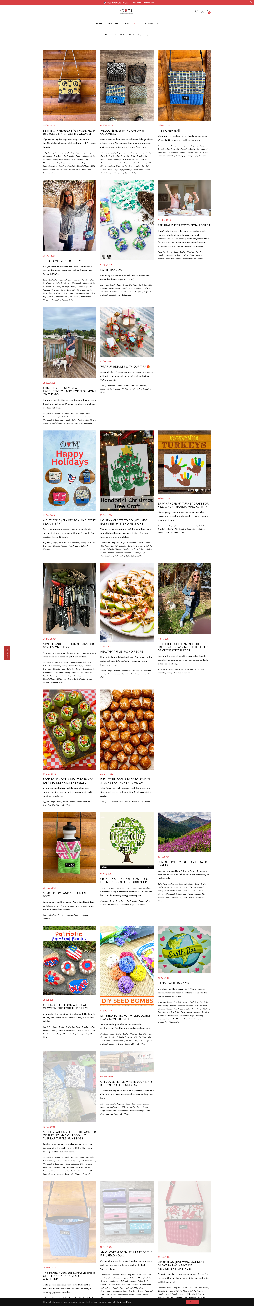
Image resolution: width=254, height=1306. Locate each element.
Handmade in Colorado (130, 163)
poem (123, 292)
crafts (148, 153)
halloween (162, 153)
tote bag (52, 166)
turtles (52, 1174)
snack (178, 259)
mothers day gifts (50, 163)
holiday (183, 153)
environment (74, 280)
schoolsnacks (127, 674)
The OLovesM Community (62, 261)
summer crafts (55, 293)
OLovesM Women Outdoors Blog (127, 35)
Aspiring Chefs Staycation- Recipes (184, 225)
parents (198, 153)
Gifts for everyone (130, 160)
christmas (110, 386)
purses (63, 163)
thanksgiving (190, 156)
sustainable (68, 293)
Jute (123, 1285)
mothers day (82, 160)
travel (50, 297)
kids (73, 160)
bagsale (140, 153)
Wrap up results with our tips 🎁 (125, 367)
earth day (53, 280)
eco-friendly (68, 156)
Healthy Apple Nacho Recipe (121, 652)
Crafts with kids (107, 156)
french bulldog (114, 160)
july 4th (89, 1034)
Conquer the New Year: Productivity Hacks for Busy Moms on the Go (69, 391)
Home (107, 35)
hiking (67, 673)
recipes (138, 292)
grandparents (202, 149)
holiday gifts (114, 166)
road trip (179, 156)
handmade (113, 163)
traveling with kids (66, 166)
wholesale (86, 170)
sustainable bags (82, 293)
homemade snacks (174, 255)
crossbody (47, 156)
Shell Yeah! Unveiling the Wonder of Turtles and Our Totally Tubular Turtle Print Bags (69, 1135)
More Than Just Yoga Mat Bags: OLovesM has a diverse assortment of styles (181, 1265)
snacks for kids (189, 259)
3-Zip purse (47, 153)
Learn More (125, 1302)
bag (72, 153)
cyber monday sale (78, 663)
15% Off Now (7, 653)
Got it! (192, 1302)
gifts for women (63, 283)
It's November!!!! (169, 131)
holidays (65, 287)
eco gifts (57, 156)
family (78, 156)
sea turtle (65, 1171)
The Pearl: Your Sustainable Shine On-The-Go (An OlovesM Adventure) (69, 1276)
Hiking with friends (61, 160)
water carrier (74, 170)
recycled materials (75, 163)
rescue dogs (113, 170)
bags (87, 153)
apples (103, 671)
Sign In (202, 11)
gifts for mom (59, 669)
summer (135, 802)
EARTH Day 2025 (111, 270)
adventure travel (61, 153)
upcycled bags (83, 166)
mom (190, 153)
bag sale (79, 153)
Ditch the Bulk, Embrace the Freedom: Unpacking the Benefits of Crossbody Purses (183, 647)
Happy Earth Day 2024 (173, 983)
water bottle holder (58, 170)
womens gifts (49, 173)
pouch (45, 676)
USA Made (138, 170)
